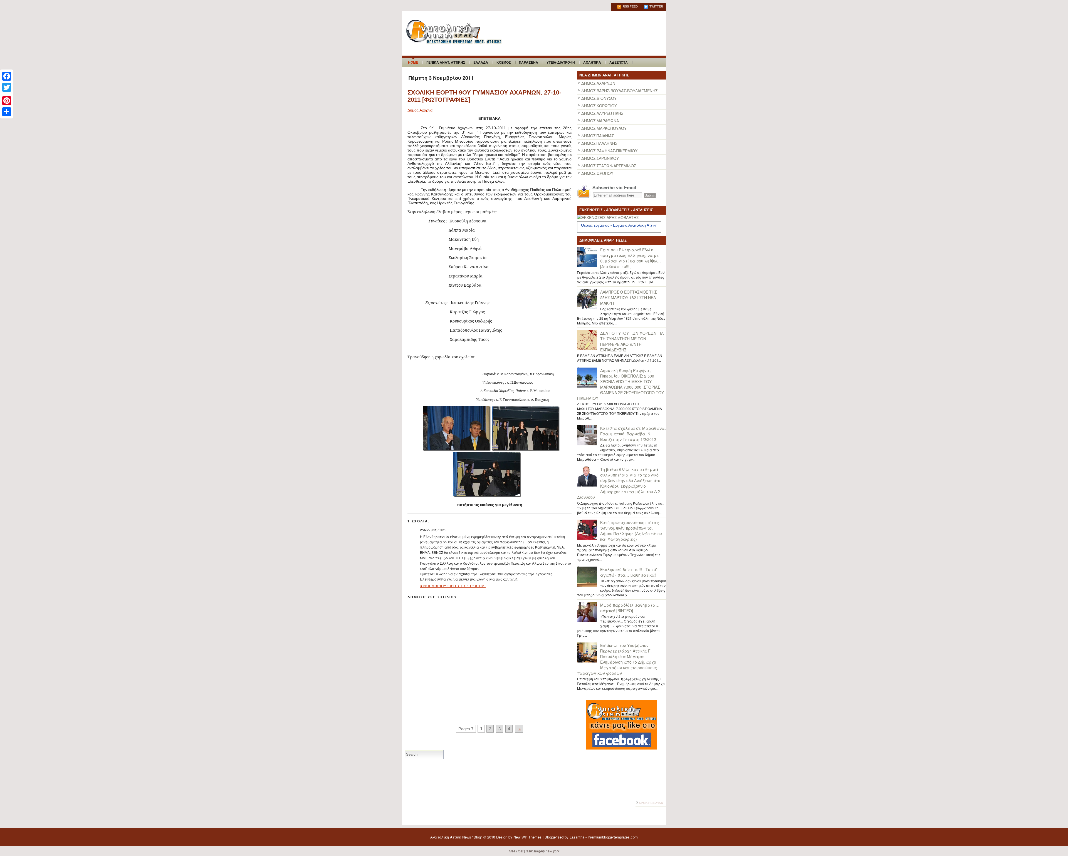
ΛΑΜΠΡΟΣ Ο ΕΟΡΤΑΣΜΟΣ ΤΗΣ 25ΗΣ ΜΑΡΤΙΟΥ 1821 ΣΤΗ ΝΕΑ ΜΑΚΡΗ (628, 297)
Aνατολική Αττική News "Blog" (456, 837)
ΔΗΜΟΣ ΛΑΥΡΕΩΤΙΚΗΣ (602, 113)
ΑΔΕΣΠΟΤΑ (618, 62)
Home (413, 62)
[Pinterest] (6, 100)
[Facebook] (6, 76)
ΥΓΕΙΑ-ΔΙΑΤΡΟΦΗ (561, 62)
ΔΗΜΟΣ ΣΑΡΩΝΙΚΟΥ (600, 158)
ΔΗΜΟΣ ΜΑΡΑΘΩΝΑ (600, 120)
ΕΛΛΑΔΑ (480, 62)
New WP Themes (527, 837)
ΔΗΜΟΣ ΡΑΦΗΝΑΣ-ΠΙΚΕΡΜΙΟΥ (609, 150)
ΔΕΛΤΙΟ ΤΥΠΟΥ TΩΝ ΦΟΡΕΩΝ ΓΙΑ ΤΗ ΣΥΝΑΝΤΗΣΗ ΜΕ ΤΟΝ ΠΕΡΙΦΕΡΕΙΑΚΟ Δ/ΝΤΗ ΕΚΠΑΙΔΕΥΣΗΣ (632, 341)
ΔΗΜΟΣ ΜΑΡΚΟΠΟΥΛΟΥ (604, 128)
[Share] (6, 111)
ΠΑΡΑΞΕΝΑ (528, 62)
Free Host (516, 850)
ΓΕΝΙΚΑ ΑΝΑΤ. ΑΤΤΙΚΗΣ (445, 62)
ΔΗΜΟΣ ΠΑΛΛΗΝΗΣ (599, 143)
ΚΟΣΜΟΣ (503, 62)
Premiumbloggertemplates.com (613, 837)
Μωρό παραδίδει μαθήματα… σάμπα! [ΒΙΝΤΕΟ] (629, 607)
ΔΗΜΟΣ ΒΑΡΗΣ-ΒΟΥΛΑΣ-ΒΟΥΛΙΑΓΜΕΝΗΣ (619, 90)
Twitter (656, 6)
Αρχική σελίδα (651, 803)
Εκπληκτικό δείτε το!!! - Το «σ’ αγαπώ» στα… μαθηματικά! (628, 572)
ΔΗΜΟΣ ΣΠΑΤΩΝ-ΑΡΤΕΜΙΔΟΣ (608, 165)
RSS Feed (630, 6)
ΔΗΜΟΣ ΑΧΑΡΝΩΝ (598, 83)
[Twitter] (6, 87)
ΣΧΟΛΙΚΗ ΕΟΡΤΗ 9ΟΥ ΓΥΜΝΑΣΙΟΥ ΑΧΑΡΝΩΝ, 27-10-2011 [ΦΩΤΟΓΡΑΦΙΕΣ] (484, 96)
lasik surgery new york (542, 850)
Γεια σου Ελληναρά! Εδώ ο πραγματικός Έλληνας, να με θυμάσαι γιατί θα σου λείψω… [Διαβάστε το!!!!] (630, 258)
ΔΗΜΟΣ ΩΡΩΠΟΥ (597, 173)
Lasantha (577, 837)
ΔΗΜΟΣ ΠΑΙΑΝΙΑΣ (597, 135)
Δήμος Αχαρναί (420, 110)
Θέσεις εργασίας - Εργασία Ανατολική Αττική (619, 225)
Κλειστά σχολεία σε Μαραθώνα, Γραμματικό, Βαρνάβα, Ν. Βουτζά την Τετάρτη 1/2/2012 (633, 433)
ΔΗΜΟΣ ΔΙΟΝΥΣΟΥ (599, 98)
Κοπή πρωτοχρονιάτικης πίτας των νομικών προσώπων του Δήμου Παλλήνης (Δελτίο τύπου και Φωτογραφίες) (631, 531)
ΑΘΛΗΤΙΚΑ (592, 62)
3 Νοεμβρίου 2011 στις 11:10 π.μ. (453, 585)
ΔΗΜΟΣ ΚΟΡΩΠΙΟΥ (599, 105)
